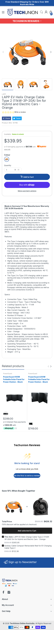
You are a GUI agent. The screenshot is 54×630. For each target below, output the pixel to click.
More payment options (27, 191)
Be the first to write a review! (27, 475)
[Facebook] (3, 592)
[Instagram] (8, 592)
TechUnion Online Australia (22, 623)
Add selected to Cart (27, 531)
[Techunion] (10, 587)
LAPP (4, 94)
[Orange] (6, 159)
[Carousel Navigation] (49, 366)
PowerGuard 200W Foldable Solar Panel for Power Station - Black (39, 379)
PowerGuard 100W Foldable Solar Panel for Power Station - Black (13, 379)
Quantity (7, 165)
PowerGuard (7, 373)
